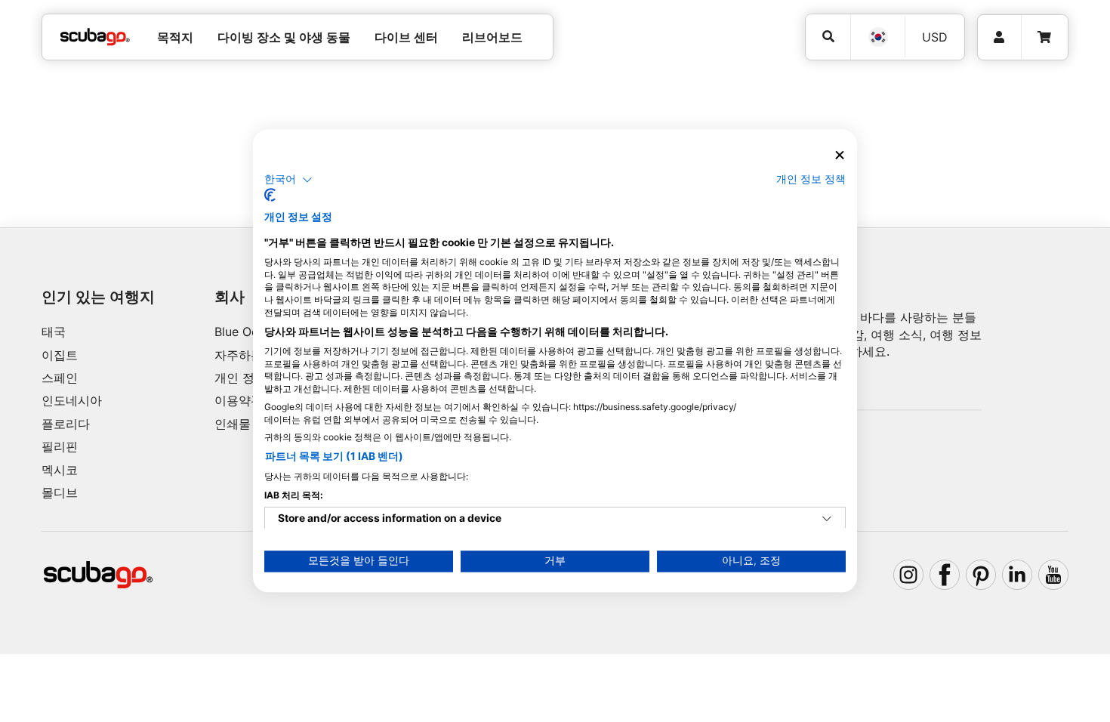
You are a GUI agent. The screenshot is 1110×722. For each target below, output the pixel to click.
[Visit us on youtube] (1053, 575)
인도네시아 (72, 400)
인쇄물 (232, 423)
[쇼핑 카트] (1044, 37)
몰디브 (60, 492)
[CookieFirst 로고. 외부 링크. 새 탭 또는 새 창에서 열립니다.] (270, 195)
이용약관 (238, 400)
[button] (288, 180)
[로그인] (999, 37)
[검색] (828, 36)
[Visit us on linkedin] (1017, 575)
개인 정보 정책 (811, 179)
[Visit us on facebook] (945, 575)
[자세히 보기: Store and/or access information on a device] (827, 519)
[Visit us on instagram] (908, 575)
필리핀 (60, 446)
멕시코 (60, 469)
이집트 (60, 355)
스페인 (60, 377)
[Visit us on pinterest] (981, 575)
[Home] (95, 37)
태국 (54, 331)
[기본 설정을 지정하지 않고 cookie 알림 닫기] (840, 155)
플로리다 (66, 423)
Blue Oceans (249, 331)
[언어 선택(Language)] (877, 37)
